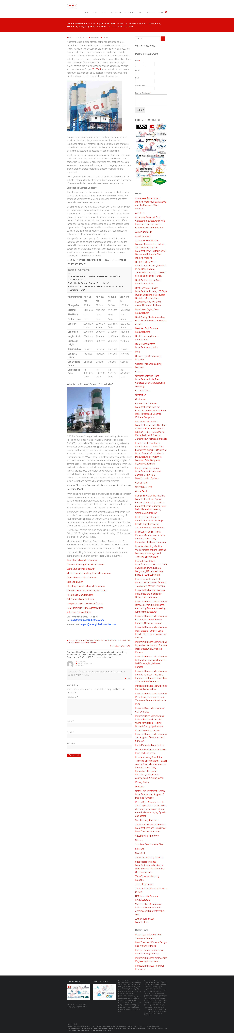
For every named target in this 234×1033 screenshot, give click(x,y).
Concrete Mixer (142, 390)
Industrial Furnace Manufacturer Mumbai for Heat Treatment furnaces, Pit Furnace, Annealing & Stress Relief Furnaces (151, 676)
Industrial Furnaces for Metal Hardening (149, 967)
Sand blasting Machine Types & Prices (84, 1026)
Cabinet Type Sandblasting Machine (148, 358)
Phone (137, 70)
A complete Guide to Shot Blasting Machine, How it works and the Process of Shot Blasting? (150, 203)
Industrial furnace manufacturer (135, 1026)
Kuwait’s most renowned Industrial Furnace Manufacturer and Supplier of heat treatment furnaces (151, 735)
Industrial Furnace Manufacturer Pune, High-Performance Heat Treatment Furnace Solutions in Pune (151, 698)
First (136, 66)
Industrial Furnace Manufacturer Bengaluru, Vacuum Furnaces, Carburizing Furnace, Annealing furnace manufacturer (151, 606)
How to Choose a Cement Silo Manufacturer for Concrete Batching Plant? (96, 288)
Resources (150, 12)
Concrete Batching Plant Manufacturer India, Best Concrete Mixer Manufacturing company (150, 381)
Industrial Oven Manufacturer (102, 1026)
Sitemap (139, 840)
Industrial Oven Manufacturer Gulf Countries (149, 710)
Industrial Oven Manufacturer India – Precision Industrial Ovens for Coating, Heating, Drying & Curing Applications (149, 721)
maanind (70, 37)
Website (71, 743)
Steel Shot (140, 853)
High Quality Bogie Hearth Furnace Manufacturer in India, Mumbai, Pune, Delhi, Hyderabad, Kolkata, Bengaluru (150, 536)
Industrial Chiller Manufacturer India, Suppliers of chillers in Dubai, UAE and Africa (150, 594)
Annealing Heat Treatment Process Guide (87, 590)
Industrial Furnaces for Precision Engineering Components (151, 960)
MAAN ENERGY (107, 1030)
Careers (141, 12)
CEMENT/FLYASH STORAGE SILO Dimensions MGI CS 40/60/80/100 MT (95, 278)
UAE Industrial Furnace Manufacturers (146, 898)
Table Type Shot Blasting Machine (147, 878)
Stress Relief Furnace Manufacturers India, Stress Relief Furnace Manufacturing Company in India (149, 866)
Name (70, 721)
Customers (140, 399)
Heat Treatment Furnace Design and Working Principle (151, 944)
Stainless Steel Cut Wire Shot (149, 844)
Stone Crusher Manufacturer (81, 569)
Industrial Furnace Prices (79, 612)
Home (86, 12)
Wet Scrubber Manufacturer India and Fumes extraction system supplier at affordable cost (149, 909)
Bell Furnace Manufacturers (80, 599)
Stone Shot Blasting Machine (149, 857)
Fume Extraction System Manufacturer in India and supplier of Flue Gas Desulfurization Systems (148, 473)
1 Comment (106, 37)
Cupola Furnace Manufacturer (81, 577)
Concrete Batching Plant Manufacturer (85, 564)
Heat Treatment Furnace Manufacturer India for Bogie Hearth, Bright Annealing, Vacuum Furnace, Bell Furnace (150, 522)
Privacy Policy (142, 782)
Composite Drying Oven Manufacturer (85, 603)
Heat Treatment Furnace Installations (85, 608)
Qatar (69, 1030)
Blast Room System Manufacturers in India (146, 346)
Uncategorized (95, 37)
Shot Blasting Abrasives (147, 835)
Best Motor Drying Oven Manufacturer (147, 311)
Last (147, 66)
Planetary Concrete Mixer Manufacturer (86, 586)
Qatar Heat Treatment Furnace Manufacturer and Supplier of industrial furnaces (150, 794)
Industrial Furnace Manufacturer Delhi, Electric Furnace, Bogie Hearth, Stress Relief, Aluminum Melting (151, 632)
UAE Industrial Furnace (161, 1028)
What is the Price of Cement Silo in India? (89, 283)
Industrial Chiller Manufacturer (89, 1028)
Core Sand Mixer (75, 582)
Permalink (81, 665)
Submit (140, 110)
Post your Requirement (143, 93)
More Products (115, 12)
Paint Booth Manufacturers (152, 1026)
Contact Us (161, 12)
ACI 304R (96, 69)
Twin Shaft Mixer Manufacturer (82, 560)
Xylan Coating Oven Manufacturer (144, 920)
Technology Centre (129, 12)
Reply (128, 678)
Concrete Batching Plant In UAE (121, 646)
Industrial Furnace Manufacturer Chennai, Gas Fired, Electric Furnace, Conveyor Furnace (151, 619)
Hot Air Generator (102, 1028)
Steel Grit (139, 849)
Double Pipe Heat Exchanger (138, 1028)
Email (70, 732)
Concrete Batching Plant (74, 1028)
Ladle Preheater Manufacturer (150, 745)
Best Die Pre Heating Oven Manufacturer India (148, 282)
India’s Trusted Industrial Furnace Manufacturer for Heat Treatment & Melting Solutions (150, 582)
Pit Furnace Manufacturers (80, 595)
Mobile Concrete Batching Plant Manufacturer (89, 573)
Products (103, 12)
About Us (94, 12)
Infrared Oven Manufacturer (118, 1026)
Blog (137, 351)
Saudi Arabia (80, 1030)
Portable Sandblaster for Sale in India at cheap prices (150, 751)
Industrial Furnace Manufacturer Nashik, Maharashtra (151, 688)
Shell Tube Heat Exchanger (123, 1028)
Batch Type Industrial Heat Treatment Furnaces (148, 936)
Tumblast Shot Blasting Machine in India (151, 890)
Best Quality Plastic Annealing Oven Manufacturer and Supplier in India (151, 320)
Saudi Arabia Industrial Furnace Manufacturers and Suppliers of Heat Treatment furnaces (150, 828)
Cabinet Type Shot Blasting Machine (148, 366)
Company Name (140, 85)
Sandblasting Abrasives (146, 820)
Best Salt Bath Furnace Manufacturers (146, 330)
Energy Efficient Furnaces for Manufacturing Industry (149, 952)
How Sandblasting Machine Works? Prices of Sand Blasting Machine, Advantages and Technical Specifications (150, 551)
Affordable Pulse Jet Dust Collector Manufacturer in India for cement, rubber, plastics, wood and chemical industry (150, 222)
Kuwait (74, 1030)
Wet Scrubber (150, 1028)
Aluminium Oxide (143, 232)
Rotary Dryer (111, 1028)
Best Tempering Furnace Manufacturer (147, 338)
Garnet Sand (141, 482)
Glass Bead (141, 491)
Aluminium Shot (143, 236)
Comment (72, 697)
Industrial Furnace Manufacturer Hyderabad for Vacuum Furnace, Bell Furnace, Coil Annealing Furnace (151, 647)
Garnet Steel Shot (143, 487)
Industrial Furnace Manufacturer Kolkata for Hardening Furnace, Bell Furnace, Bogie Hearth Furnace (151, 661)
